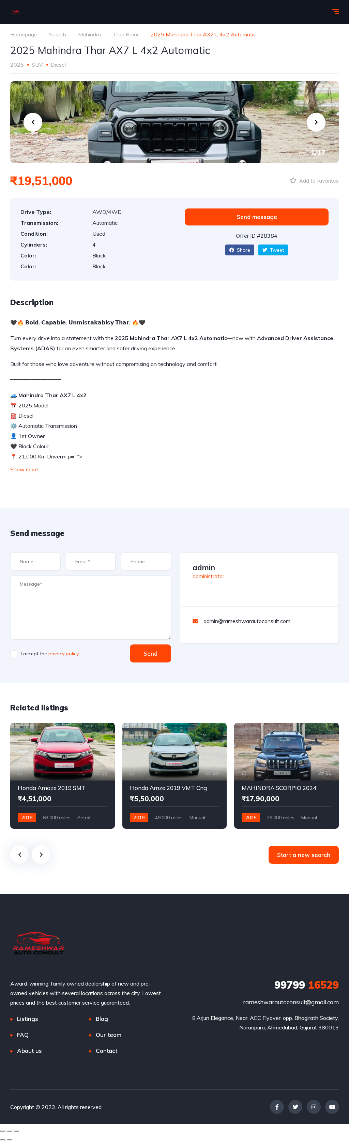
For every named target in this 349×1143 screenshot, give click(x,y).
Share (243, 250)
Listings (27, 1018)
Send (150, 653)
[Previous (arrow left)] (2, 1140)
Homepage (23, 34)
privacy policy (63, 654)
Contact (106, 1050)
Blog (102, 1018)
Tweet (276, 250)
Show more (24, 469)
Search (57, 34)
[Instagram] (314, 1107)
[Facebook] (277, 1107)
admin (204, 567)
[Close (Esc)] (2, 1131)
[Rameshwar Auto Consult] (15, 11)
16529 (306, 984)
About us (29, 1050)
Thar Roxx (126, 34)
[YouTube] (332, 1107)
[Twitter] (295, 1107)
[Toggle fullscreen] (9, 1131)
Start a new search (303, 854)
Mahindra (89, 34)
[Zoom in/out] (16, 1131)
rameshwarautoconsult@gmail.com (291, 1002)
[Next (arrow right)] (9, 1140)
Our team (108, 1034)
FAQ (23, 1034)
